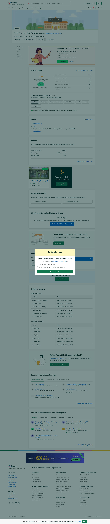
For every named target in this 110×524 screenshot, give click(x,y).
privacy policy (77, 521)
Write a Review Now (55, 272)
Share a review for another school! (59, 261)
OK (84, 521)
